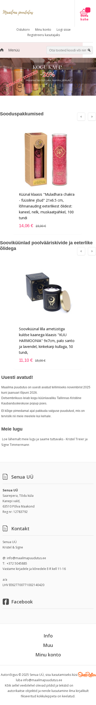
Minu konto (43, 29)
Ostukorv (23, 29)
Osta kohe (84, 17)
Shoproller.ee (87, 674)
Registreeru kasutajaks (43, 35)
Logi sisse (64, 29)
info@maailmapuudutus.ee (26, 558)
